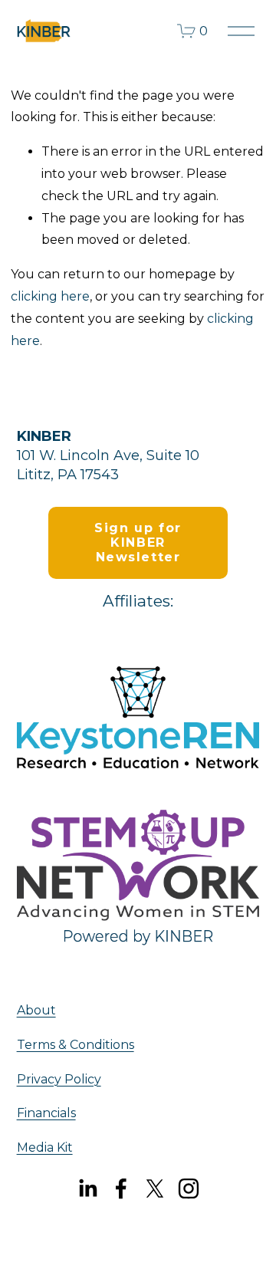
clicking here (50, 296)
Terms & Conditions (75, 1044)
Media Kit (45, 1147)
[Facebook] (121, 1188)
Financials (46, 1113)
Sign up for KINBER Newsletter (138, 542)
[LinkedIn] (87, 1188)
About (36, 1010)
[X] (155, 1188)
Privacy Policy (59, 1079)
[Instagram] (188, 1188)
